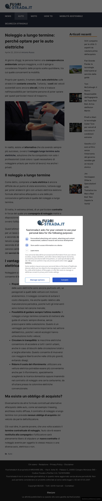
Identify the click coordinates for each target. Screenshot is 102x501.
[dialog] (51, 250)
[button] (51, 250)
